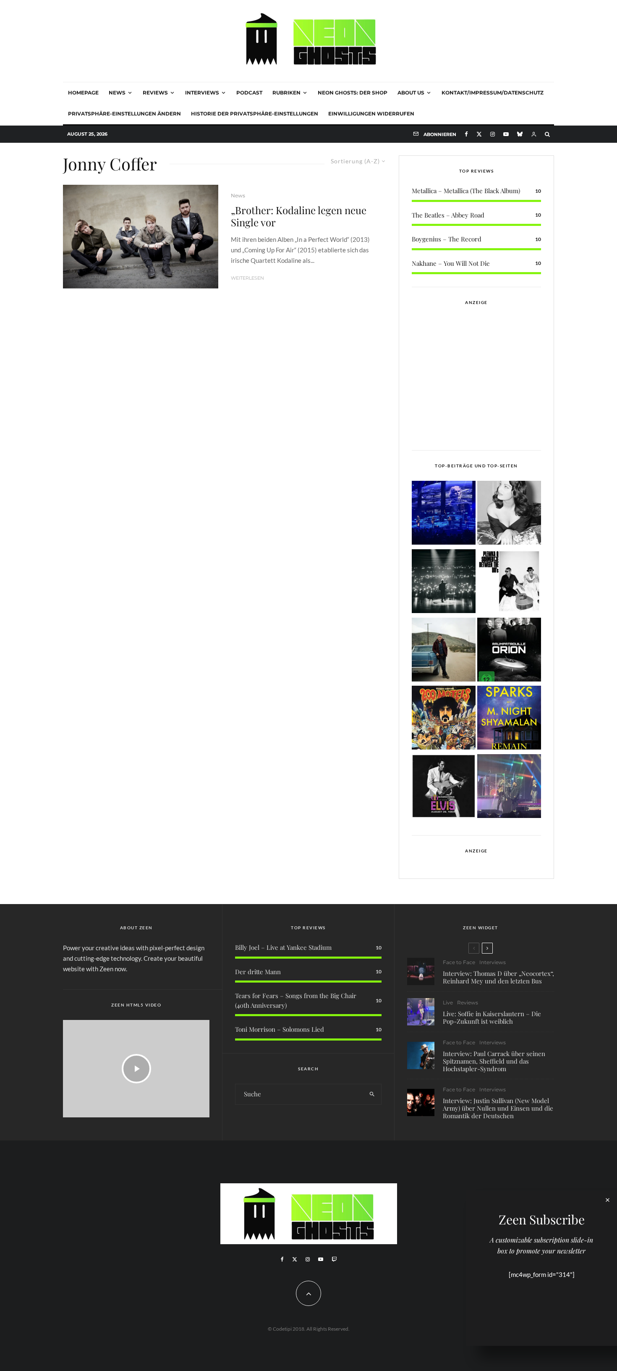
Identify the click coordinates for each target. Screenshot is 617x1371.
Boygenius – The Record (446, 239)
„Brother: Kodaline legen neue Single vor (298, 216)
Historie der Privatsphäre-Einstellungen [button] (254, 113)
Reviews (155, 92)
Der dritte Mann (258, 971)
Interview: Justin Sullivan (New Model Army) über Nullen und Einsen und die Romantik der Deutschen (498, 1108)
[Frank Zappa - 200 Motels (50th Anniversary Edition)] (444, 719)
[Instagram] (492, 134)
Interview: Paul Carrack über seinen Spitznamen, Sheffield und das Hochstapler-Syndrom (494, 1061)
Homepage (83, 92)
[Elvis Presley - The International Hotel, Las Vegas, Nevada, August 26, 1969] (444, 787)
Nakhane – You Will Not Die (451, 263)
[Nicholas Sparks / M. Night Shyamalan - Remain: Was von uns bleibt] (509, 719)
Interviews (202, 92)
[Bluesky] (520, 134)
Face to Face (459, 962)
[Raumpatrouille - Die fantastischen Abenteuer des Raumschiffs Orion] (509, 651)
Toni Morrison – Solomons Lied (279, 1029)
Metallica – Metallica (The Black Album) (466, 190)
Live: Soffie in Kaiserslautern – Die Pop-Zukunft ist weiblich (492, 1017)
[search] (372, 1094)
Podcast (249, 92)
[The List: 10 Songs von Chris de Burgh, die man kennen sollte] (444, 582)
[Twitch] (334, 1259)
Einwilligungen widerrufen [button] (371, 113)
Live (448, 1002)
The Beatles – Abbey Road (448, 215)
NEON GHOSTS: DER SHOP (352, 92)
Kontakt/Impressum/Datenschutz (493, 92)
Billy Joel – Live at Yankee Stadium (283, 947)
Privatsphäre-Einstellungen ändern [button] (124, 113)
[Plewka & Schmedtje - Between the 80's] (509, 582)
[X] (479, 134)
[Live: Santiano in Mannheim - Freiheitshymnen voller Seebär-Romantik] (444, 514)
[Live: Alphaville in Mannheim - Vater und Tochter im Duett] (509, 787)
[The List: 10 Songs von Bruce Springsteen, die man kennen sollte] (444, 651)
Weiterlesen (247, 278)
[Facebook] (466, 134)
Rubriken (286, 92)
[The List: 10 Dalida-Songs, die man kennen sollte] (509, 514)
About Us (410, 92)
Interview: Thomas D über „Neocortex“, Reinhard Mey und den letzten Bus (498, 977)
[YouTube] (506, 134)
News (117, 92)
